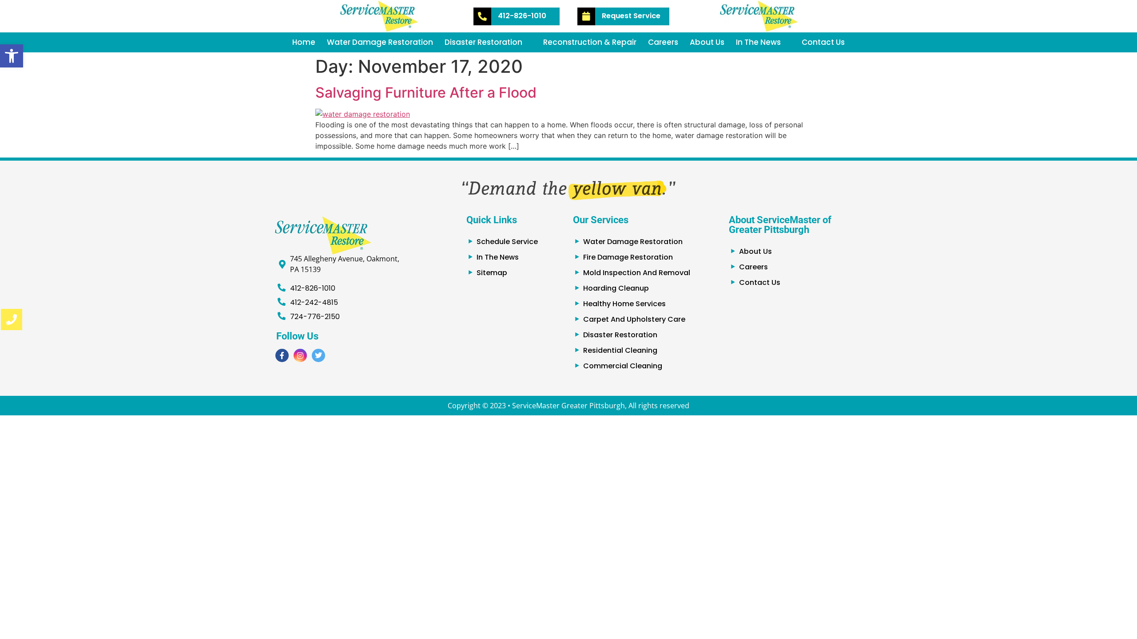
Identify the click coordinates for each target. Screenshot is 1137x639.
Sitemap (492, 273)
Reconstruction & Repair (589, 42)
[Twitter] (318, 355)
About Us (707, 42)
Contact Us (823, 42)
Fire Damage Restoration (628, 257)
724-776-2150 (315, 317)
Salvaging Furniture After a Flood (426, 92)
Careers (663, 42)
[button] (11, 55)
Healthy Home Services (624, 304)
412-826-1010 (522, 16)
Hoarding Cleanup (616, 288)
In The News (758, 42)
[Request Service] (586, 16)
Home (303, 42)
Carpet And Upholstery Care (634, 319)
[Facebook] (282, 355)
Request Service (631, 16)
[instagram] (300, 355)
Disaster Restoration (483, 42)
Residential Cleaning (620, 350)
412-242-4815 (314, 302)
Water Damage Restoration (380, 42)
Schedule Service (507, 242)
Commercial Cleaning (622, 366)
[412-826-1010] (482, 16)
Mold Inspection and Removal (636, 273)
